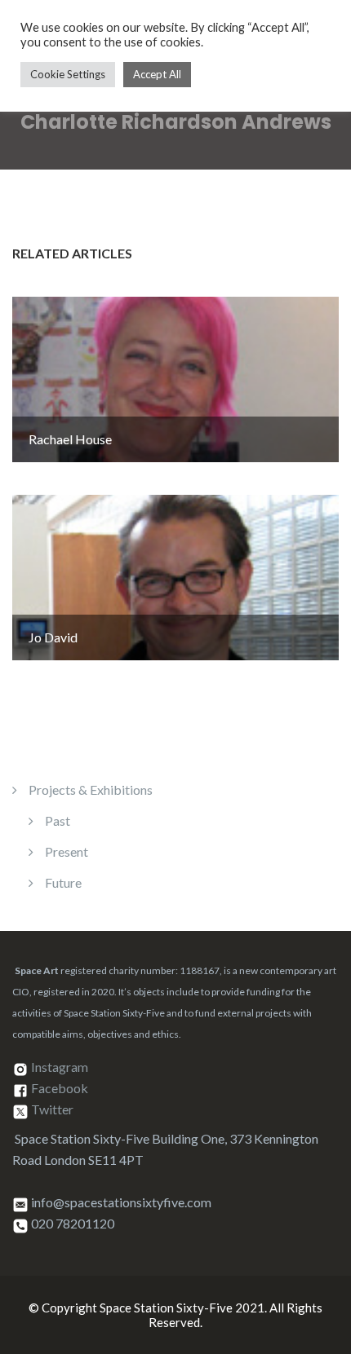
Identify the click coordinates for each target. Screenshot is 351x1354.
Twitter (52, 1110)
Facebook (59, 1088)
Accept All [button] (157, 74)
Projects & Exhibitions (91, 789)
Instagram (59, 1067)
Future (63, 882)
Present (66, 851)
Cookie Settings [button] (67, 74)
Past (57, 820)
